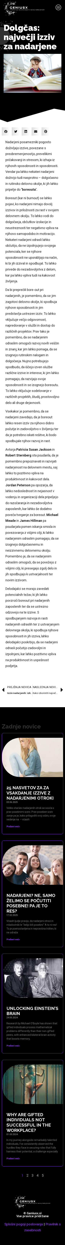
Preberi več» (13, 826)
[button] (6, 131)
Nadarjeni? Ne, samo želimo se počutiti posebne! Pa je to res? (30, 903)
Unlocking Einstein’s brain (32, 1011)
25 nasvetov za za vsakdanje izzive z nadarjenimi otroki (30, 793)
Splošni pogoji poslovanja (23, 1224)
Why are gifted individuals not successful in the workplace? (28, 1122)
